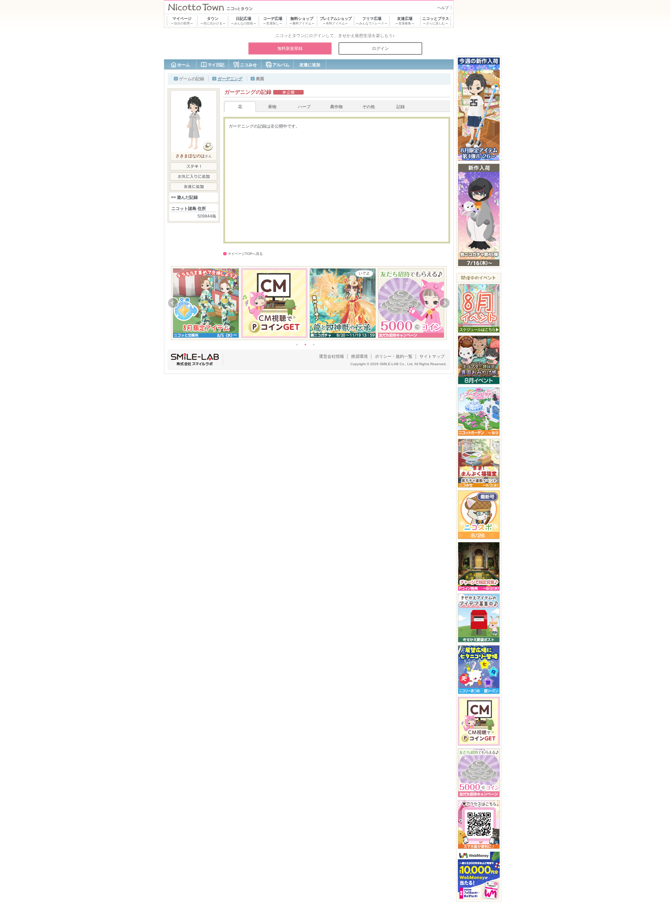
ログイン (380, 48)
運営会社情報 (331, 356)
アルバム (281, 64)
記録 (400, 106)
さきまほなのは (190, 155)
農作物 (336, 106)
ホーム (183, 64)
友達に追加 (309, 64)
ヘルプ (443, 8)
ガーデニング (230, 78)
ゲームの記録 (191, 78)
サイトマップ (432, 356)
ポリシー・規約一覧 (393, 356)
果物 (272, 106)
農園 (260, 78)
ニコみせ (248, 64)
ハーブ (304, 106)
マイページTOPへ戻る (245, 254)
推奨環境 (359, 356)
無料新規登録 (290, 48)
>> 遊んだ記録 (184, 197)
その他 (368, 106)
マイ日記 (216, 64)
